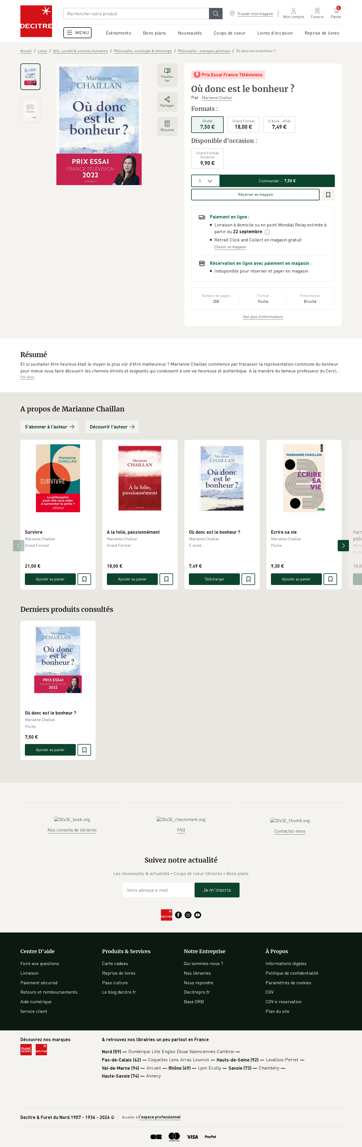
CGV (270, 992)
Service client (33, 1011)
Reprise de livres (118, 973)
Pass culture (115, 982)
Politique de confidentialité (292, 973)
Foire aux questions (39, 963)
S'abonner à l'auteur (46, 426)
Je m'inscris (217, 890)
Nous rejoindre (198, 982)
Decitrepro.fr (197, 992)
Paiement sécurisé (39, 982)
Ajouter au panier (50, 578)
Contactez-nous (289, 831)
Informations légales (286, 963)
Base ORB (194, 1001)
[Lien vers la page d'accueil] (36, 21)
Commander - (277, 180)
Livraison (29, 973)
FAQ (181, 830)
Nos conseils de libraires (72, 830)
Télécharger (214, 578)
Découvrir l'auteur (109, 426)
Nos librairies (197, 973)
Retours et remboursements (48, 992)
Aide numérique (35, 1001)
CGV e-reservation (283, 1001)
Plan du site (277, 1011)
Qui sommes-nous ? (203, 963)
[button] (181, 367)
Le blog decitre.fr (119, 992)
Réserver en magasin (255, 194)
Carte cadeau (115, 963)
